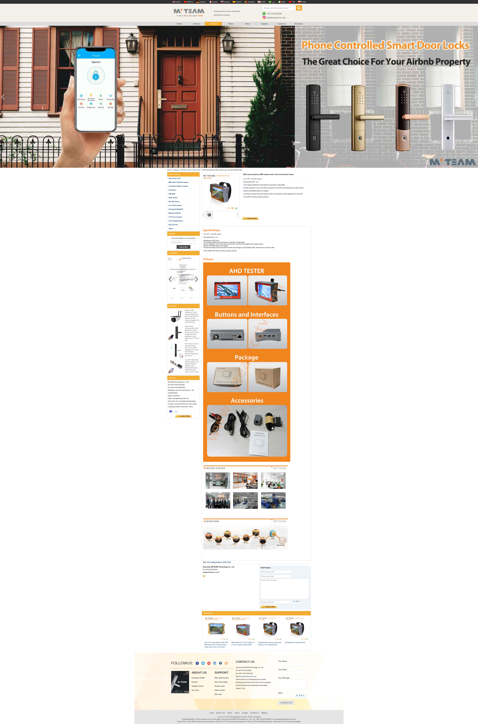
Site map (218, 694)
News (247, 24)
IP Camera (172, 190)
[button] (475, 97)
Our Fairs (195, 690)
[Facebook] (197, 663)
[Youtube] (209, 663)
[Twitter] (203, 663)
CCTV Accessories (175, 217)
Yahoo (237, 713)
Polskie (303, 2)
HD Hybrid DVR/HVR (176, 209)
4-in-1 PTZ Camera (175, 205)
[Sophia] (171, 411)
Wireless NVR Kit (175, 213)
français (215, 2)
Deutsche (202, 2)
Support (264, 24)
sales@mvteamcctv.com (276, 18)
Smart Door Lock (175, 178)
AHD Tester (196, 170)
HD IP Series (173, 198)
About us (196, 24)
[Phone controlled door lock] (239, 167)
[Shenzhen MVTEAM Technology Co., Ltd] (191, 12)
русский (226, 2)
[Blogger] (226, 663)
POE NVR (172, 194)
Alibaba (264, 713)
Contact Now (183, 416)
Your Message (283, 678)
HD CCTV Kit (173, 225)
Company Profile (198, 678)
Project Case (220, 686)
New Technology (221, 682)
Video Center (220, 690)
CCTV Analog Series (176, 221)
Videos (230, 24)
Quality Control (197, 686)
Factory (195, 682)
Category (176, 170)
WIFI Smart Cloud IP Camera (179, 182)
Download (299, 24)
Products (213, 24)
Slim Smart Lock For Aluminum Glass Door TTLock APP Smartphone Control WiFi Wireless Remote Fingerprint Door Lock (192, 350)
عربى (273, 2)
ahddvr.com (220, 713)
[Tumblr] (220, 663)
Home (179, 24)
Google (245, 713)
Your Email (282, 669)
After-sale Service (222, 678)
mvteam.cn (254, 713)
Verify (280, 693)
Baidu (230, 713)
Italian (283, 2)
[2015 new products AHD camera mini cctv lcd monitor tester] (220, 192)
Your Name (282, 661)
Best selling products (214, 562)
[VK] (214, 663)
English (178, 2)
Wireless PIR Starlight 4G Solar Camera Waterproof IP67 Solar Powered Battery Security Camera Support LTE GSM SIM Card (192, 316)
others (171, 229)
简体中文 (190, 2)
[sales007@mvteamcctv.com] (204, 576)
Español (238, 2)
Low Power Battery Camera (178, 186)
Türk (293, 2)
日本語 (263, 2)
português (251, 2)
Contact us (281, 24)
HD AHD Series (186, 170)
